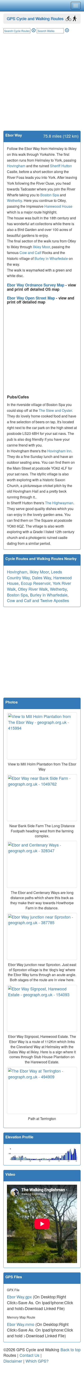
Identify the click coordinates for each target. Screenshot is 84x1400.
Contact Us (29, 1355)
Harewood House (58, 206)
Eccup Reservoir (35, 583)
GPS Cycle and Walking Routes (35, 18)
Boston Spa (49, 194)
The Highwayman (59, 502)
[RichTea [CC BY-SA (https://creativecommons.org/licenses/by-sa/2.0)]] (42, 1008)
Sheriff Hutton (61, 165)
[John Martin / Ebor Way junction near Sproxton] (42, 936)
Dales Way (41, 577)
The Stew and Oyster (55, 410)
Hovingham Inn (59, 450)
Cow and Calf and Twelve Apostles (38, 600)
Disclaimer (12, 1361)
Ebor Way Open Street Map (31, 298)
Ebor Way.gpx (19, 1297)
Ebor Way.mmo (20, 1324)
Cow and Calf (30, 252)
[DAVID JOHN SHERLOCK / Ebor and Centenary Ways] (42, 864)
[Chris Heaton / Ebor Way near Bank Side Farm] (42, 797)
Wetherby (14, 200)
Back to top (70, 1349)
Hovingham (16, 165)
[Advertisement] (42, 86)
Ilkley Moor (41, 246)
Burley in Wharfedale (51, 258)
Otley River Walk (33, 589)
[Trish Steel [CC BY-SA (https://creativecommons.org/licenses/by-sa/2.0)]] (42, 1090)
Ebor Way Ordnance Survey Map (36, 285)
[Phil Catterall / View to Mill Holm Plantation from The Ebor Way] (42, 736)
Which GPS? (37, 1361)
